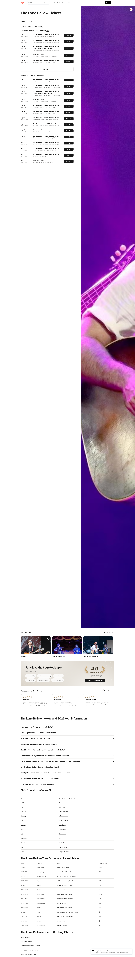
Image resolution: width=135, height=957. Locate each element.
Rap (22, 847)
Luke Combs (63, 847)
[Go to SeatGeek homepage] (23, 3)
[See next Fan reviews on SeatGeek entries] (112, 691)
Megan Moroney (64, 852)
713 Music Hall (60, 921)
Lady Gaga (62, 825)
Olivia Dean (62, 834)
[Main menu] (113, 3)
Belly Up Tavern (61, 903)
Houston (39, 921)
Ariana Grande (63, 816)
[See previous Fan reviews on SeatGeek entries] (104, 691)
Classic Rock (24, 838)
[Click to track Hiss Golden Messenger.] (110, 638)
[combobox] (38, 2)
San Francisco (41, 898)
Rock (22, 802)
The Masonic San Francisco (64, 898)
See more (46, 706)
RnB (22, 820)
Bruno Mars (62, 807)
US (47, 31)
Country (23, 811)
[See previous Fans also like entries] (105, 632)
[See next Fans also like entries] (112, 632)
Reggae (23, 825)
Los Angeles (40, 867)
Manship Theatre (61, 925)
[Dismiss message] (131, 952)
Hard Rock (24, 843)
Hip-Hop (23, 816)
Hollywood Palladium (62, 867)
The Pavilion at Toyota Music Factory (67, 912)
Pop (22, 807)
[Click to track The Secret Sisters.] (79, 638)
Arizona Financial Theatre (64, 907)
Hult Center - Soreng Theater (65, 881)
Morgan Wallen (64, 820)
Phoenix (39, 907)
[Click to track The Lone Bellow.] (131, 9)
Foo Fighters (63, 843)
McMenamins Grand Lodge (64, 894)
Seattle (39, 885)
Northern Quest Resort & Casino (66, 872)
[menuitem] (53, 3)
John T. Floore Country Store (64, 916)
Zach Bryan (62, 829)
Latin (22, 829)
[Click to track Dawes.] (48, 638)
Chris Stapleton (64, 811)
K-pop (23, 852)
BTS (60, 802)
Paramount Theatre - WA (64, 885)
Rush (60, 838)
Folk (22, 834)
